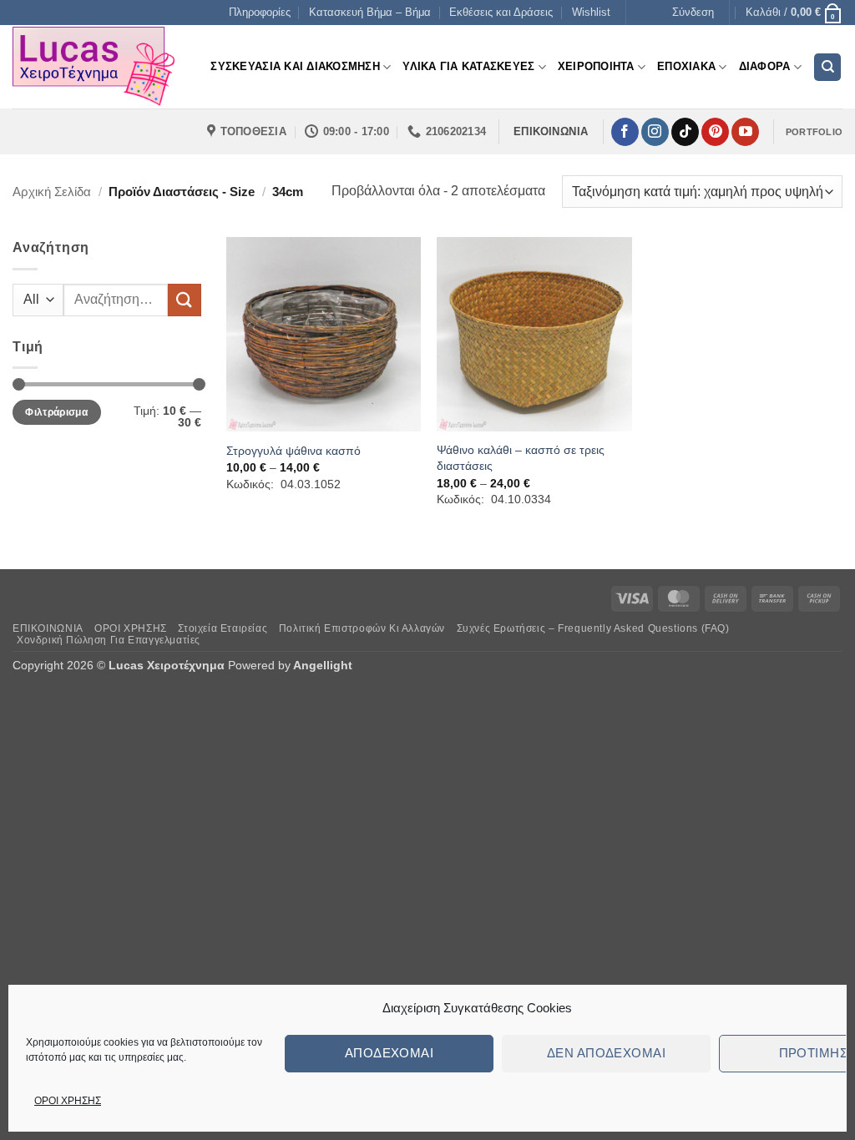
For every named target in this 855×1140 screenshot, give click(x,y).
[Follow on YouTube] (745, 132)
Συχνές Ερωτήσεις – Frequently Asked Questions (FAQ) (593, 628)
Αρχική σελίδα (52, 191)
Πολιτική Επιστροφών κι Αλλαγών (362, 628)
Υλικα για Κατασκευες (468, 66)
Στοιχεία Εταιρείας (222, 628)
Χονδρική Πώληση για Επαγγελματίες (108, 640)
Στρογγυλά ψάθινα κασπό (293, 450)
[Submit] (184, 300)
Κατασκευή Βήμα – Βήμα (370, 12)
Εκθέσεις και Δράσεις (501, 12)
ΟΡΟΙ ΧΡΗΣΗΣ (67, 1101)
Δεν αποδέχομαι (606, 1053)
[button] (693, 12)
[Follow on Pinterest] (715, 132)
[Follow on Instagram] (655, 132)
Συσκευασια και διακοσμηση (294, 66)
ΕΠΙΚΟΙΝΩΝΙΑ (48, 628)
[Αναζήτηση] (827, 67)
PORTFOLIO (814, 132)
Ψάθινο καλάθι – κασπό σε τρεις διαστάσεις (521, 457)
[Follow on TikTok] (685, 132)
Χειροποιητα (596, 66)
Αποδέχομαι (389, 1053)
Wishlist (591, 12)
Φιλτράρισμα (56, 412)
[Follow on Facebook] (625, 132)
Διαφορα (765, 66)
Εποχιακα (686, 66)
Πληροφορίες (260, 12)
